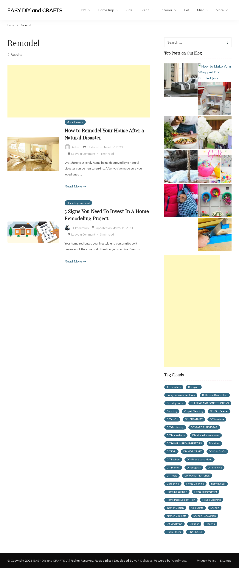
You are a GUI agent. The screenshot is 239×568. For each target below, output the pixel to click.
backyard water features (181, 395)
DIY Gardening (175, 427)
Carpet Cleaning (193, 411)
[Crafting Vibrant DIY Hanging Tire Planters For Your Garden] (215, 200)
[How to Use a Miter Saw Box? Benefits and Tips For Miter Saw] (215, 234)
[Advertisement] (78, 91)
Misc (200, 10)
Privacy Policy (206, 560)
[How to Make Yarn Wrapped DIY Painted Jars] (215, 72)
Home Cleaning (195, 483)
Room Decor (174, 531)
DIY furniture (217, 419)
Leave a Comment (83, 154)
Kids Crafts (197, 507)
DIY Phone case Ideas (199, 459)
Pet (187, 10)
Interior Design (175, 507)
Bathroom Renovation (214, 395)
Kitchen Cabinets (176, 515)
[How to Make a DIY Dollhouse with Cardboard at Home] (214, 98)
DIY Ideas (214, 443)
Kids (129, 10)
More (220, 10)
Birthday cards (175, 403)
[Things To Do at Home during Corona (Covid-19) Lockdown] (181, 132)
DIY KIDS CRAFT (192, 451)
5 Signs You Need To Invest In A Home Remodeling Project (107, 215)
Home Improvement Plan (181, 499)
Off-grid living (174, 523)
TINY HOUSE (195, 531)
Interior (166, 10)
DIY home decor (176, 435)
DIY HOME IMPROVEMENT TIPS (184, 443)
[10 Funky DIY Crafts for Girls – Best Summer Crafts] (215, 166)
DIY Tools (172, 475)
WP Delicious (143, 560)
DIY (83, 10)
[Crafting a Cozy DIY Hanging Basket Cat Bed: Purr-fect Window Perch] (181, 166)
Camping (172, 411)
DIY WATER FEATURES (197, 475)
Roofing (210, 523)
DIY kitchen (173, 459)
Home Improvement (78, 202)
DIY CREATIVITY (194, 419)
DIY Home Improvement (205, 435)
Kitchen (214, 507)
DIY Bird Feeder (219, 411)
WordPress (178, 560)
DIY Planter (173, 467)
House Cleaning (211, 499)
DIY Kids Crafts (217, 451)
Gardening (173, 483)
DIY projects (194, 467)
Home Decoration (177, 491)
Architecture (174, 387)
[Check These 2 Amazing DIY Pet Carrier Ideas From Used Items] (181, 200)
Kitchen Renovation (204, 515)
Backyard (193, 387)
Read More (73, 186)
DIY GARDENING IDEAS (204, 427)
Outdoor (194, 523)
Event (144, 10)
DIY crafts (172, 419)
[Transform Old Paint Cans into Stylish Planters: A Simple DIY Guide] (215, 132)
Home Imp (106, 10)
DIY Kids (171, 451)
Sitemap (226, 560)
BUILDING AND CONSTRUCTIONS (210, 403)
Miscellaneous (75, 122)
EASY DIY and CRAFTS (35, 10)
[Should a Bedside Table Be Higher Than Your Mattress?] (181, 80)
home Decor (218, 483)
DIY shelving (215, 467)
